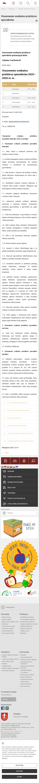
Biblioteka (11, 487)
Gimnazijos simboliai (8, 633)
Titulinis (3, 9)
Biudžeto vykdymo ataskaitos (10, 668)
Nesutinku (19, 771)
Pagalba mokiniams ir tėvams (27, 9)
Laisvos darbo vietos (26, 657)
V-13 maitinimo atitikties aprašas (17, 403)
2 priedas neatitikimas (14, 418)
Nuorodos (23, 655)
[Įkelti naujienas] (13, 3)
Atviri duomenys (25, 686)
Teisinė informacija (26, 684)
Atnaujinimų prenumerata (18, 504)
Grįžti (7, 453)
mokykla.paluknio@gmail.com (13, 731)
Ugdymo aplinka (6, 619)
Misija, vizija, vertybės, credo (10, 621)
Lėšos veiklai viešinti (8, 661)
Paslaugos (12, 9)
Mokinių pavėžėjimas (15, 482)
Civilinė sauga (25, 681)
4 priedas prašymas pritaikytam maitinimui (20, 433)
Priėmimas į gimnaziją (8, 626)
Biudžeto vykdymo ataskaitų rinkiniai (10, 656)
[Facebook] (2, 708)
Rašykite (5, 699)
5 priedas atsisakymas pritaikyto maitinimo (21, 441)
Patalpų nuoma (25, 631)
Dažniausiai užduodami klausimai (27, 667)
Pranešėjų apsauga (26, 670)
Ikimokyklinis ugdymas (27, 617)
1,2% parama (24, 672)
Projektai (4, 663)
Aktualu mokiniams (26, 677)
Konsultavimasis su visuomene (26, 662)
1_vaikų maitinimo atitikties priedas (18, 410)
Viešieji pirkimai (6, 666)
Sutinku (19, 777)
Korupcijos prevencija (16, 498)
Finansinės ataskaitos (8, 670)
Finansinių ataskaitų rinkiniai (10, 659)
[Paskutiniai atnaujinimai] (20, 3)
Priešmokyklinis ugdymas (28, 619)
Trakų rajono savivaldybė (20, 716)
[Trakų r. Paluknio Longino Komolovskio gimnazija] (4, 3)
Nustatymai (19, 765)
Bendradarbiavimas (7, 631)
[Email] (7, 708)
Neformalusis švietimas (27, 621)
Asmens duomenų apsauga (29, 659)
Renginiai (11, 471)
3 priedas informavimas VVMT (17, 425)
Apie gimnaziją (6, 617)
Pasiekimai (11, 493)
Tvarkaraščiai (9, 607)
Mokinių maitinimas (15, 477)
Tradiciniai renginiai (7, 628)
